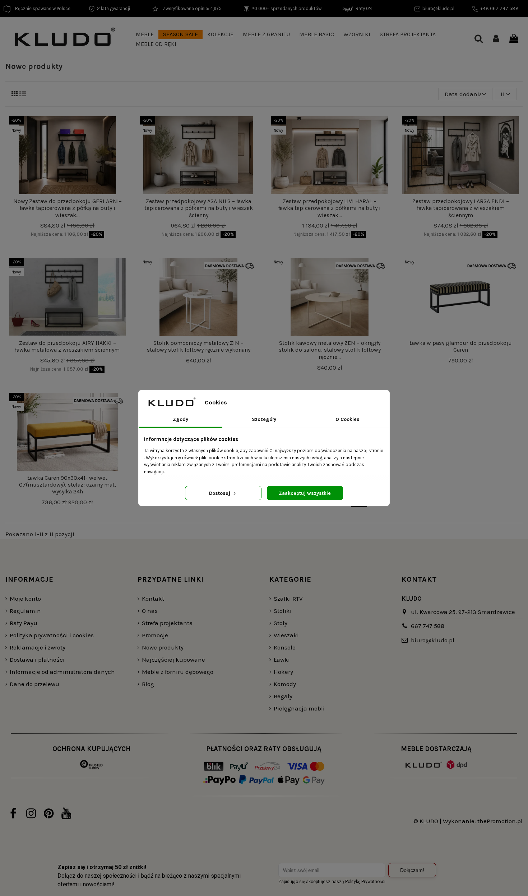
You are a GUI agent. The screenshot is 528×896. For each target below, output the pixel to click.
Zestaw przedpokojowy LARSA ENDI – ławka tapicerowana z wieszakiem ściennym (460, 208)
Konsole (285, 647)
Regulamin (25, 610)
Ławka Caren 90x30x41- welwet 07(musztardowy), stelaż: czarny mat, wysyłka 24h (67, 484)
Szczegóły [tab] (264, 419)
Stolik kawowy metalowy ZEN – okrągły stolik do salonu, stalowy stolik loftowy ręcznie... (330, 349)
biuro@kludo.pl (432, 640)
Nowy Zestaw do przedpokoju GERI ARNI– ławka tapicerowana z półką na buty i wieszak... (67, 208)
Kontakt (153, 598)
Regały (283, 696)
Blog (148, 684)
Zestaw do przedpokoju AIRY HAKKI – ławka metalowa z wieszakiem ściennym (67, 346)
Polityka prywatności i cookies (52, 635)
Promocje (155, 635)
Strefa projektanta (167, 623)
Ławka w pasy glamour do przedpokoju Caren (460, 346)
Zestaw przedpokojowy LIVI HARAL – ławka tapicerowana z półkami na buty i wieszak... (329, 208)
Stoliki (283, 610)
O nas (150, 610)
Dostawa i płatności (37, 659)
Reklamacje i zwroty (37, 647)
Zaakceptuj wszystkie (305, 493)
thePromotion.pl (500, 821)
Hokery (283, 671)
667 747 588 (427, 625)
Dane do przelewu (34, 684)
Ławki (282, 659)
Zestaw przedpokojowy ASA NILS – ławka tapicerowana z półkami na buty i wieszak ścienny (198, 208)
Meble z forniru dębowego (177, 671)
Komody (285, 684)
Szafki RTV (288, 598)
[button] (144, 34)
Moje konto (25, 598)
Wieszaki (286, 635)
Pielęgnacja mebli (299, 708)
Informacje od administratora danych (62, 671)
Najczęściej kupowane (173, 659)
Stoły (280, 623)
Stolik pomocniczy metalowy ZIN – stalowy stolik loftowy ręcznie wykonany (198, 346)
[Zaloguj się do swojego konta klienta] (496, 39)
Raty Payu (23, 623)
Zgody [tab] (180, 419)
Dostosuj (220, 493)
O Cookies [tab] (347, 419)
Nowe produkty (163, 647)
